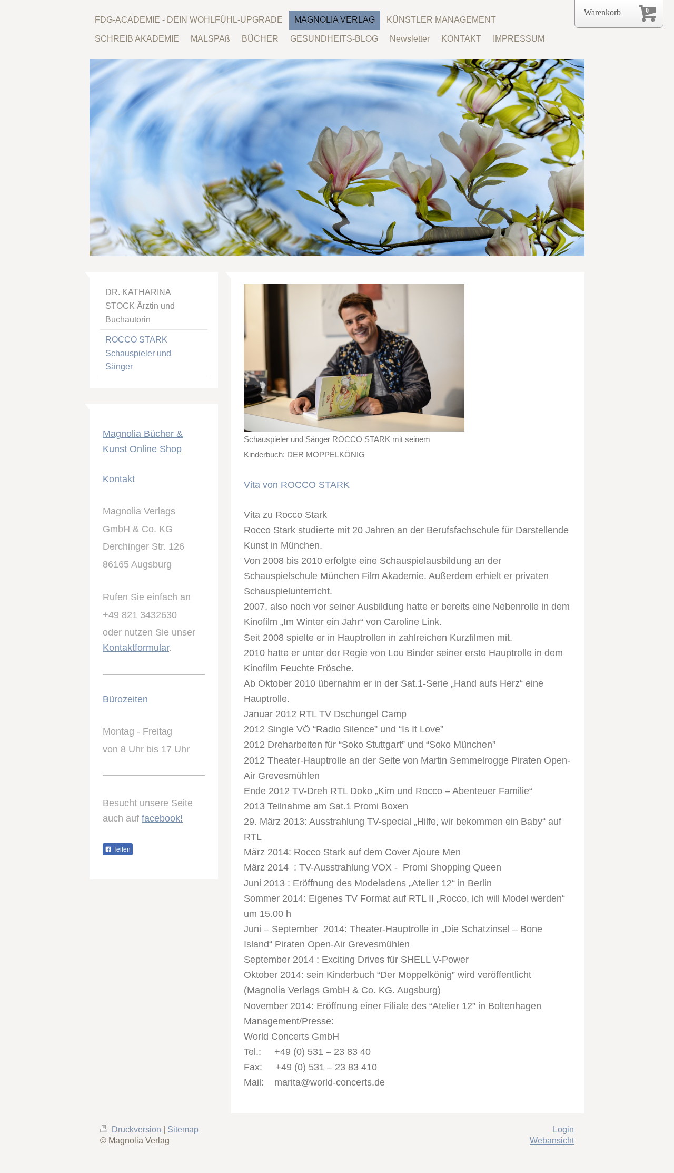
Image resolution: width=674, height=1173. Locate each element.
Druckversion (136, 1129)
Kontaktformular (136, 647)
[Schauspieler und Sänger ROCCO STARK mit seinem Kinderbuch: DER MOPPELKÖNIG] (354, 358)
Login (563, 1129)
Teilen (121, 849)
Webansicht (552, 1140)
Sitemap (183, 1129)
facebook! (162, 818)
